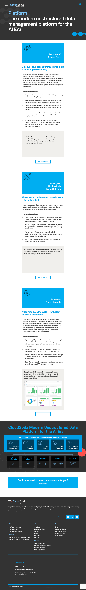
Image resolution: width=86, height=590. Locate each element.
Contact (37, 537)
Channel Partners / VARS (42, 545)
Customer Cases (60, 529)
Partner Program (39, 548)
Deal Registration (39, 550)
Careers (36, 531)
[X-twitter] (72, 517)
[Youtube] (77, 517)
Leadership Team (39, 529)
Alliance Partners (39, 543)
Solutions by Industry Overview (19, 539)
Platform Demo (13, 529)
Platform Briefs (60, 533)
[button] (80, 4)
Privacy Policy (48, 587)
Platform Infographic (15, 531)
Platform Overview (15, 527)
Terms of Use (53, 587)
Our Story (37, 527)
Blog (56, 527)
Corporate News (60, 531)
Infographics (59, 535)
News (36, 533)
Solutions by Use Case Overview (19, 537)
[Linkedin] (68, 517)
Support (37, 535)
